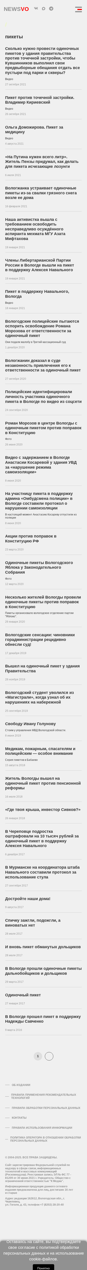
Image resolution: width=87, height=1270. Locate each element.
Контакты (19, 1117)
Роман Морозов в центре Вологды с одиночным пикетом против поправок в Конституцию (43, 428)
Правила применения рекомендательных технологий (43, 1096)
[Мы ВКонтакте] (35, 8)
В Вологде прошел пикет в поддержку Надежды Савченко (43, 1019)
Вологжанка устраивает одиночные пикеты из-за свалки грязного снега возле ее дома (41, 193)
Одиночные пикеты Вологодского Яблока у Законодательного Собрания (39, 567)
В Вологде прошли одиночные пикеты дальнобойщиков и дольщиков (43, 971)
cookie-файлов (43, 1259)
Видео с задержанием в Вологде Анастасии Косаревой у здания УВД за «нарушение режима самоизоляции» (41, 464)
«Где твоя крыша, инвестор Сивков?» (43, 809)
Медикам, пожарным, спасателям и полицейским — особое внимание (40, 751)
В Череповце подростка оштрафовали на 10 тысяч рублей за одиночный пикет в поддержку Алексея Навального (42, 838)
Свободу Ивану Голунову (30, 724)
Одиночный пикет (23, 995)
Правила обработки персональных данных (46, 1108)
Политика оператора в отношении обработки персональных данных (45, 1139)
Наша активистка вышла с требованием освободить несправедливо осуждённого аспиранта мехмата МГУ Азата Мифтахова (35, 229)
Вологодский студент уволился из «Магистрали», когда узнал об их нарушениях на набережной (39, 697)
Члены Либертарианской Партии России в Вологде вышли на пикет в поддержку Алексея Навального (39, 265)
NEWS (16, 8)
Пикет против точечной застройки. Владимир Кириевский (39, 100)
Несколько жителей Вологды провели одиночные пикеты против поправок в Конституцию (43, 602)
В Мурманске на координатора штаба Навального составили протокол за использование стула (42, 872)
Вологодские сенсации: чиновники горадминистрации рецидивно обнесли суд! (40, 640)
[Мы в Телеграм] (51, 8)
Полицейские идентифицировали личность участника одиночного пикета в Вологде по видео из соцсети (43, 397)
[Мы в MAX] (43, 8)
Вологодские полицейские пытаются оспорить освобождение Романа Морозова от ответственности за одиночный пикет (42, 328)
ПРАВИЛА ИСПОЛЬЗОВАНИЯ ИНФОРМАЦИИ (42, 1127)
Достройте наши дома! (27, 899)
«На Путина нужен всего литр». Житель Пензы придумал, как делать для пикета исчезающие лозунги (42, 162)
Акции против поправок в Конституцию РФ (30, 538)
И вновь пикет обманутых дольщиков (43, 947)
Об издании (21, 1085)
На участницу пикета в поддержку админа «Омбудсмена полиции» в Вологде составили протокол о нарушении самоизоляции (39, 500)
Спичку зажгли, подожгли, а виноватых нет (32, 922)
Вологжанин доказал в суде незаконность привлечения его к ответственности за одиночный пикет (43, 365)
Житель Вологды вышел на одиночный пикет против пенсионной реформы (43, 783)
